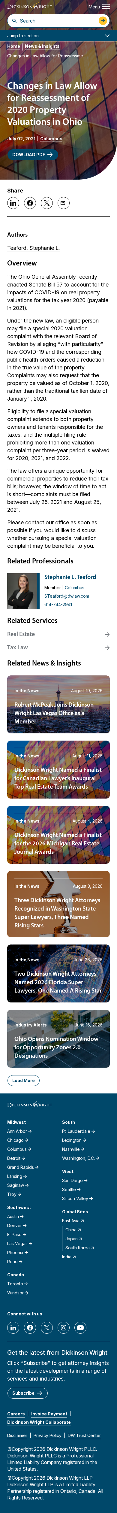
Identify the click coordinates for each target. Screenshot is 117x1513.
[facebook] (30, 1328)
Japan (71, 1238)
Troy (11, 1194)
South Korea (77, 1247)
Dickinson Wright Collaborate (39, 1422)
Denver (14, 1225)
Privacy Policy (48, 1435)
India (66, 1256)
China (70, 1229)
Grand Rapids (20, 1167)
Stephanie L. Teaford (70, 578)
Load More (23, 1080)
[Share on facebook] (30, 203)
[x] (47, 1328)
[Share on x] (47, 203)
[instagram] (64, 1328)
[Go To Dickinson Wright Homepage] (29, 7)
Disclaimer (17, 1435)
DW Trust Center (84, 1435)
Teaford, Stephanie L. (33, 248)
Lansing (14, 1176)
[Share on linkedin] (13, 203)
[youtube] (80, 1328)
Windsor (15, 1292)
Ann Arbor (17, 1131)
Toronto (15, 1283)
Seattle (69, 1189)
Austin (13, 1216)
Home (13, 46)
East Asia (71, 1220)
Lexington (72, 1140)
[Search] (14, 20)
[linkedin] (13, 1328)
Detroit (13, 1158)
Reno (12, 1261)
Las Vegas (17, 1243)
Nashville (71, 1149)
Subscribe (23, 1393)
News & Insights (42, 46)
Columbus (51, 138)
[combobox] (57, 21)
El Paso (14, 1234)
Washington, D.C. (78, 1158)
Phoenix (15, 1252)
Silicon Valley (75, 1198)
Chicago (15, 1140)
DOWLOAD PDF (28, 154)
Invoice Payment (49, 1413)
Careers (16, 1413)
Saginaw (15, 1185)
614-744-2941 (58, 604)
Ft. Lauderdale (76, 1131)
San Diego (72, 1180)
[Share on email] (64, 203)
